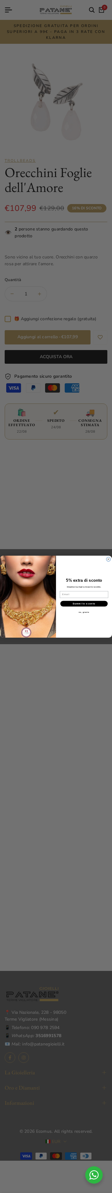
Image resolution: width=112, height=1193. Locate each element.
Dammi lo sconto (84, 603)
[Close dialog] (108, 559)
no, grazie (84, 612)
